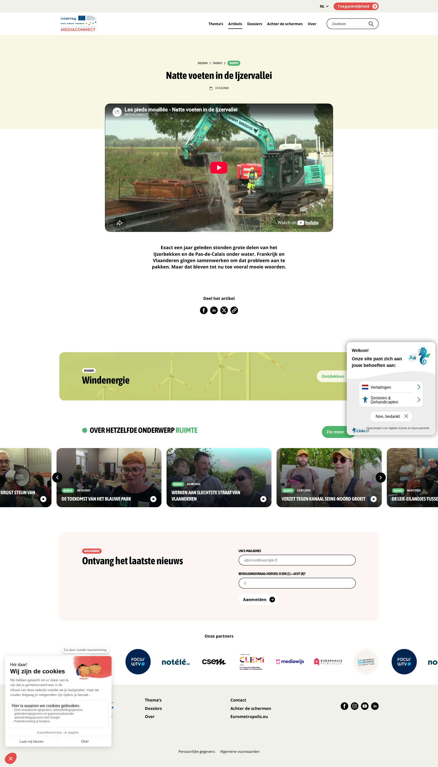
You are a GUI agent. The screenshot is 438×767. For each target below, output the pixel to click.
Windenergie (106, 380)
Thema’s (216, 24)
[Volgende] (381, 477)
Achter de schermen (285, 24)
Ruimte (233, 63)
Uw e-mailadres (250, 551)
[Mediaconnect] (93, 24)
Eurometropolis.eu (249, 716)
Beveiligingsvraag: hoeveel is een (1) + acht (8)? (272, 574)
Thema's (217, 63)
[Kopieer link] (234, 310)
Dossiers (254, 24)
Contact (238, 700)
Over (312, 24)
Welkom (203, 63)
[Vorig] (57, 477)
